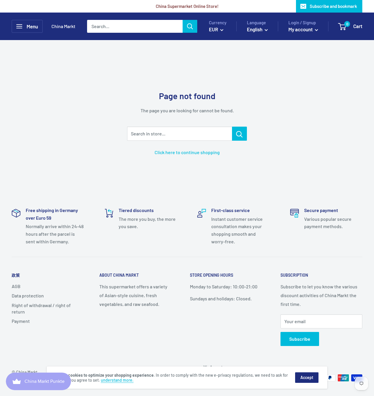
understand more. (117, 380)
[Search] (190, 26)
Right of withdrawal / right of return (41, 308)
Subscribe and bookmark (333, 6)
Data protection (28, 295)
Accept (306, 377)
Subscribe (299, 339)
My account (301, 29)
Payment (21, 321)
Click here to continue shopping (187, 152)
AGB (16, 286)
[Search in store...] (239, 134)
